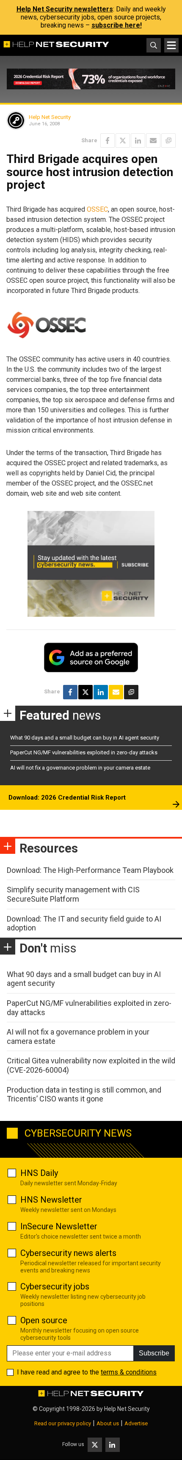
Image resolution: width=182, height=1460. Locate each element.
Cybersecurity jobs (54, 1286)
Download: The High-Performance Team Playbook (90, 870)
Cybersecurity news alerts (68, 1253)
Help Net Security (50, 117)
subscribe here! (116, 25)
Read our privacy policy (62, 1423)
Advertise (136, 1423)
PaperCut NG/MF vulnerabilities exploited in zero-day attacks (83, 752)
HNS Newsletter (51, 1200)
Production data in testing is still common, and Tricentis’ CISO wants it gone (84, 1094)
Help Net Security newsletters (65, 9)
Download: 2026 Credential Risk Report (67, 797)
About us (108, 1423)
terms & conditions (129, 1372)
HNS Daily (39, 1173)
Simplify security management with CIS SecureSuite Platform (73, 894)
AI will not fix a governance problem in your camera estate (80, 767)
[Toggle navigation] (171, 45)
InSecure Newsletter (58, 1226)
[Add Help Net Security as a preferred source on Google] (168, 140)
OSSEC (97, 209)
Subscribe (154, 1353)
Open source (43, 1320)
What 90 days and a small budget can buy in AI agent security (84, 737)
